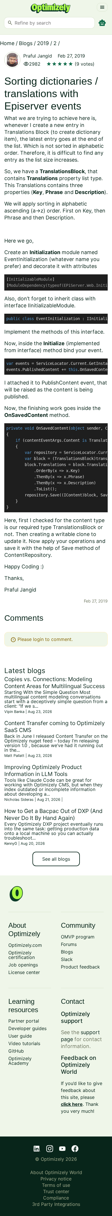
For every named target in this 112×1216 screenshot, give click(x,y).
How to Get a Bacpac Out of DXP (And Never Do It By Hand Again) (53, 814)
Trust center (56, 1191)
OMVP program (77, 937)
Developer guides (27, 1028)
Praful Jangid (37, 56)
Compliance (56, 1198)
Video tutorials (24, 1043)
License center (24, 972)
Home (7, 43)
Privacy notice (56, 1179)
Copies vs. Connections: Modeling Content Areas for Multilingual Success (54, 683)
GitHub (16, 1051)
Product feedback (80, 967)
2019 (43, 43)
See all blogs (56, 859)
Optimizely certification (21, 955)
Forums (69, 944)
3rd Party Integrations (56, 1204)
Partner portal (23, 1021)
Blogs (25, 43)
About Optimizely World (56, 1172)
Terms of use (56, 1185)
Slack (67, 959)
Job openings (23, 965)
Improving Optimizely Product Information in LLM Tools (43, 770)
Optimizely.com (25, 945)
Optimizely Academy (20, 1061)
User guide (20, 1036)
